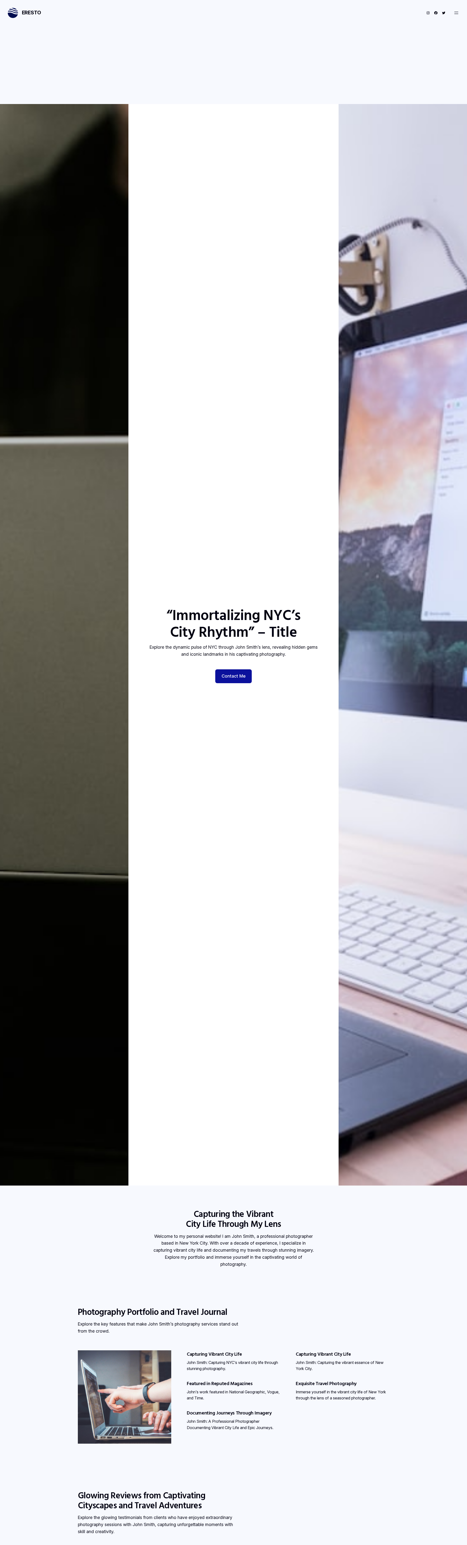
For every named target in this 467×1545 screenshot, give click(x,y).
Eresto (31, 13)
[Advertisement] (233, 68)
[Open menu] (456, 13)
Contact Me (234, 676)
